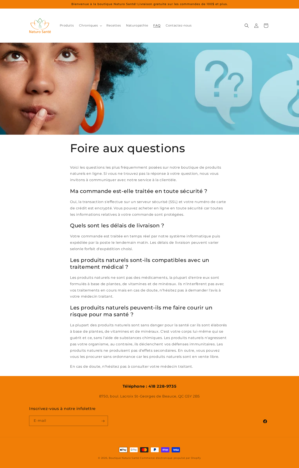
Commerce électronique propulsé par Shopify (170, 457)
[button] (90, 25)
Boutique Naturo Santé (124, 457)
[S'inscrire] (103, 421)
